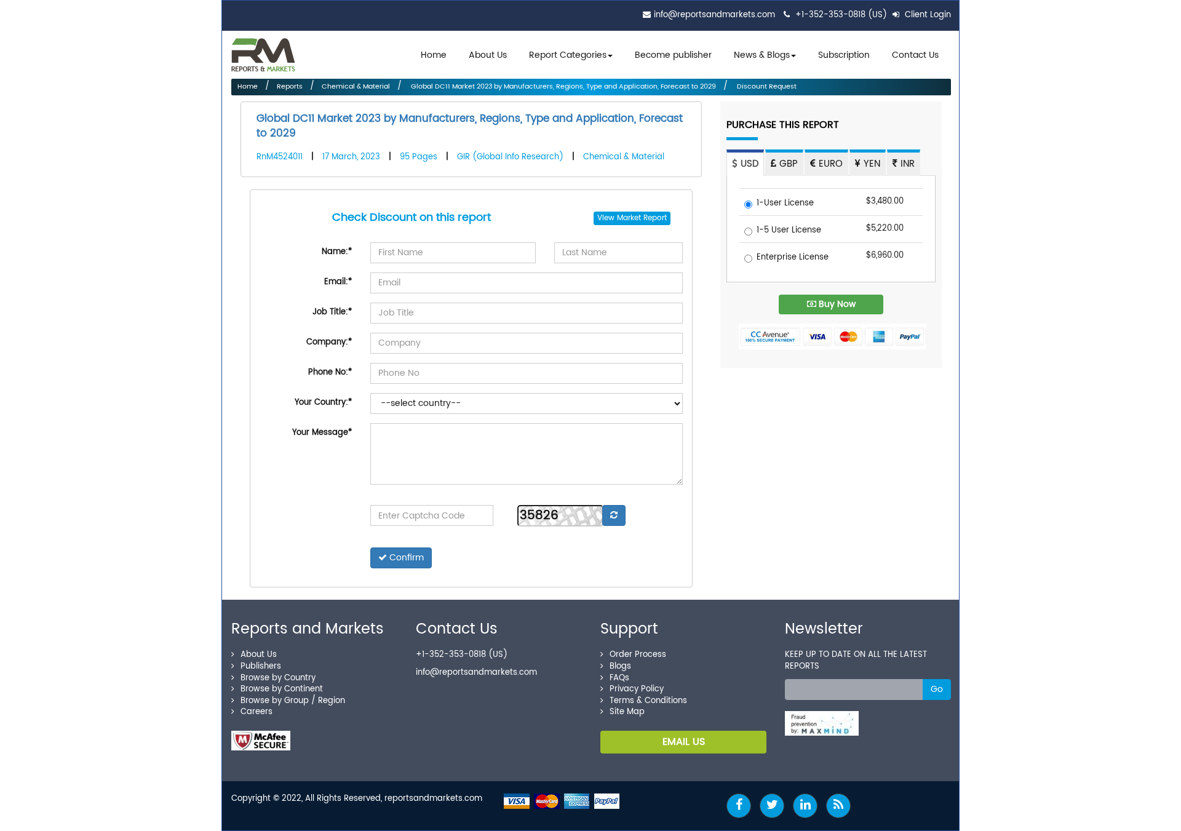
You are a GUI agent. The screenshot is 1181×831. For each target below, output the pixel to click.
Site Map (627, 712)
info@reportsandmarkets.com (714, 15)
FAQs (619, 678)
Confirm (405, 558)
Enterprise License (793, 258)
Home (434, 55)
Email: (338, 282)
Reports (290, 86)
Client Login (926, 15)
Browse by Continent (282, 689)
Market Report (642, 218)
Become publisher (673, 55)
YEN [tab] (870, 164)
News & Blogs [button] (762, 55)
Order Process (638, 654)
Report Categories (567, 55)
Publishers (261, 666)
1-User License (785, 204)
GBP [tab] (787, 164)
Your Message (322, 432)
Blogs (620, 666)
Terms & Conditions (648, 700)
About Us (488, 55)
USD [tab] (748, 164)
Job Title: (332, 312)
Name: (337, 251)
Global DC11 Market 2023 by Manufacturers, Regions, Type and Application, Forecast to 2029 (562, 86)
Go (937, 689)
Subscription (844, 55)
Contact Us (915, 55)
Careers (256, 712)
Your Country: (323, 402)
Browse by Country (278, 678)
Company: (329, 342)
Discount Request (766, 86)
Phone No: (330, 372)
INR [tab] (906, 164)
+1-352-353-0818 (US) (841, 15)
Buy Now (836, 304)
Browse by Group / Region (293, 700)
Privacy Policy (637, 689)
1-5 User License (789, 231)
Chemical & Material (356, 86)
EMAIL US (683, 742)
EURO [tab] (829, 164)
